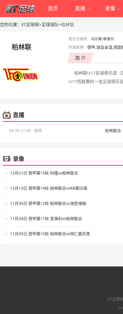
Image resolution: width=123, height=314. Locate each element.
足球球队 (50, 24)
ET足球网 (30, 24)
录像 (113, 8)
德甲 (38, 130)
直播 (83, 8)
